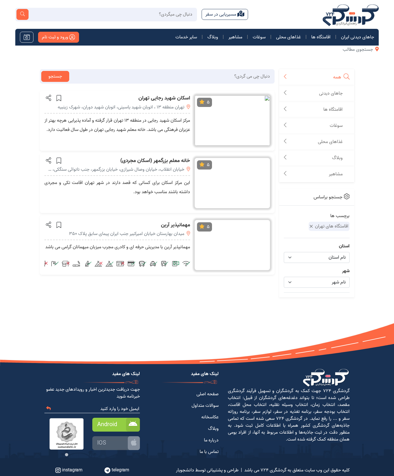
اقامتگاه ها (321, 37)
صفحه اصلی (207, 394)
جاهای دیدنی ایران (357, 37)
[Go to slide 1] (66, 454)
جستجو (55, 76)
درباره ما (211, 440)
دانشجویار (185, 470)
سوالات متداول (205, 405)
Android (107, 424)
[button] (48, 97)
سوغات (259, 37)
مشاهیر (235, 37)
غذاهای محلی (288, 37)
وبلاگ (212, 37)
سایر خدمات (186, 37)
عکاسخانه (210, 417)
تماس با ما (209, 452)
